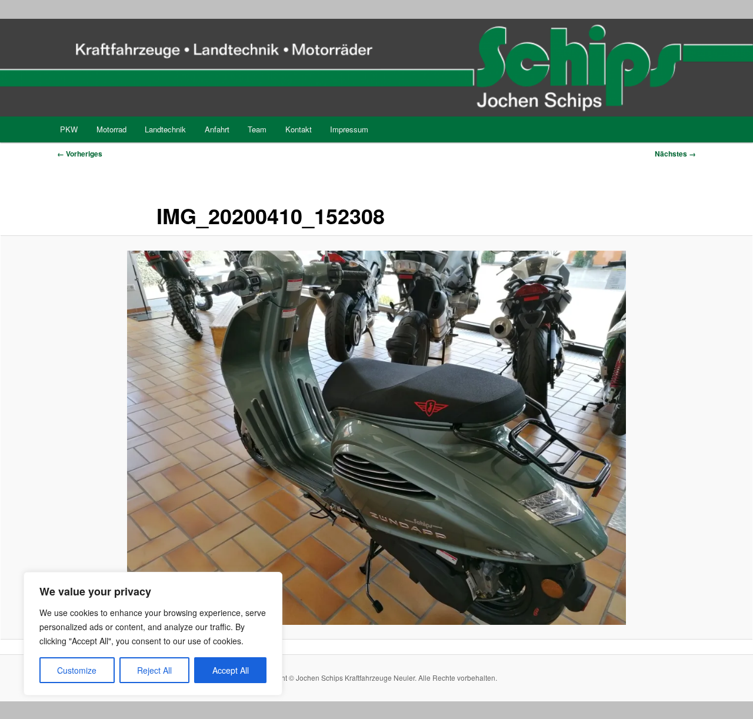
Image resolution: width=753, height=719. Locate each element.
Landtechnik (165, 129)
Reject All (154, 670)
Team (257, 129)
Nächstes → (675, 153)
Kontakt (298, 129)
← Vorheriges (79, 153)
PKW (69, 129)
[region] (153, 633)
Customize (76, 670)
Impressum (349, 129)
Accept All (230, 670)
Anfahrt (217, 129)
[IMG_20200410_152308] (376, 438)
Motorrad (111, 129)
